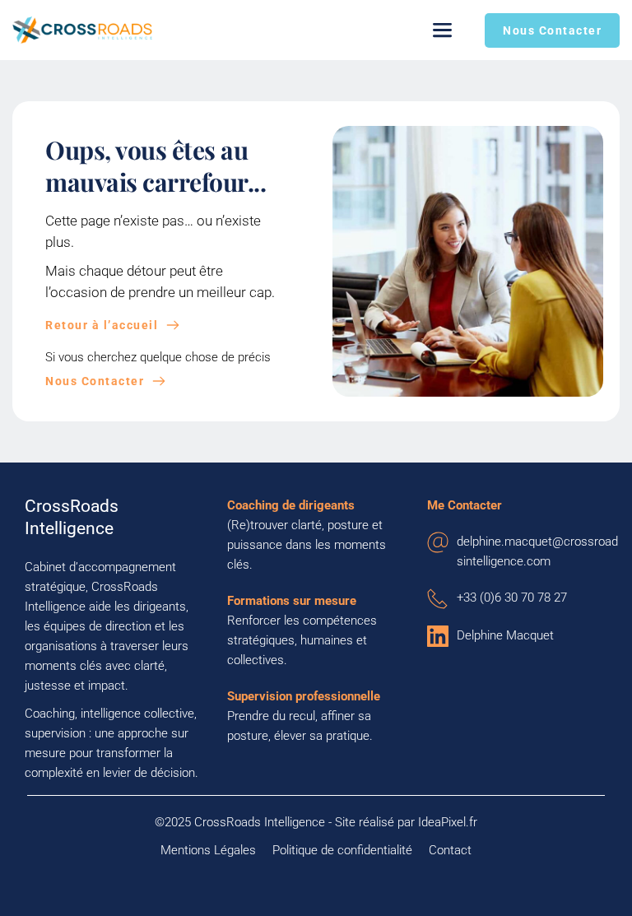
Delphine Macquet (505, 635)
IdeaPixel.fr (447, 822)
